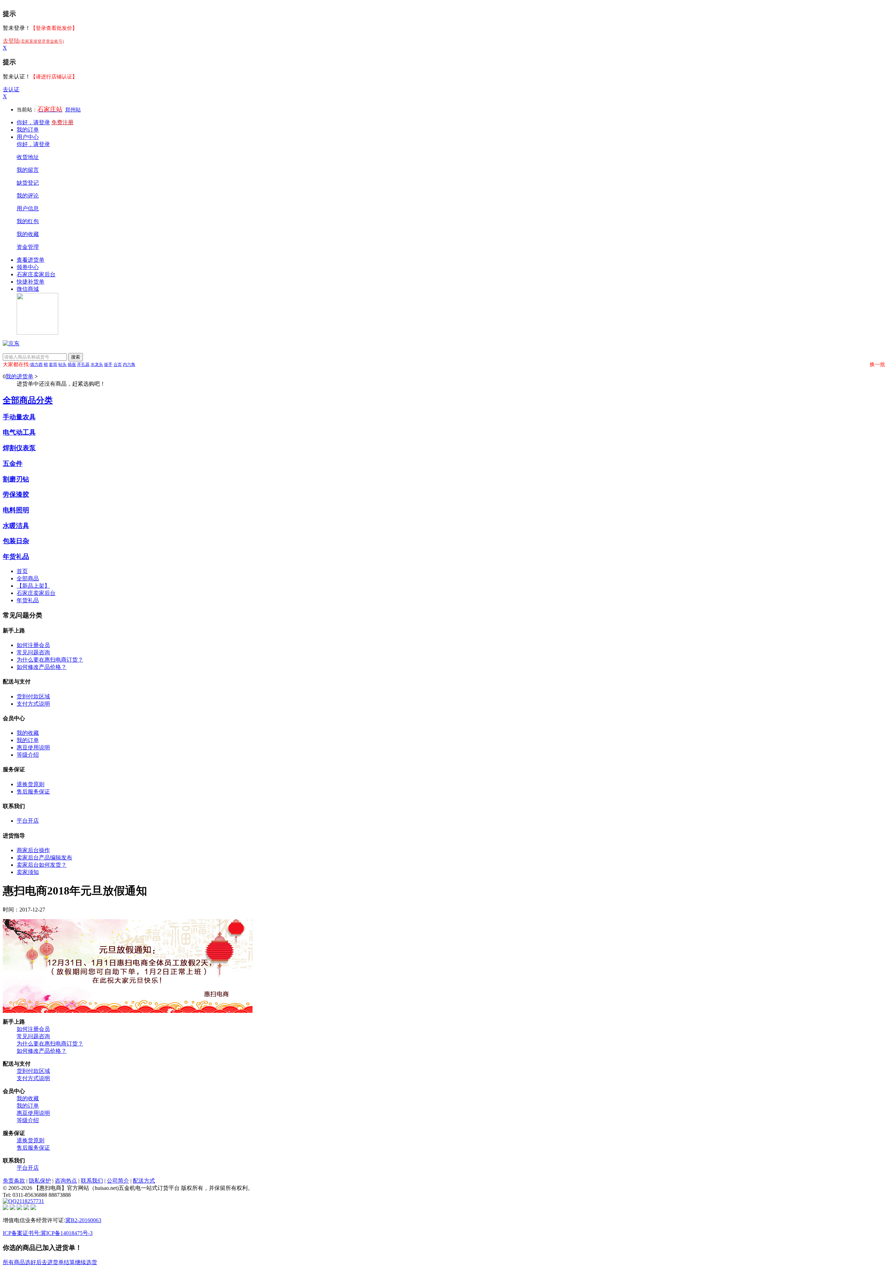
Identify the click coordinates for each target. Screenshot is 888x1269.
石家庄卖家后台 (36, 274)
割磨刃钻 (16, 479)
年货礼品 (16, 556)
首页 (22, 571)
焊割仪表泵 (19, 448)
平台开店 (28, 821)
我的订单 (28, 130)
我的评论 (28, 196)
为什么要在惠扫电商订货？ (50, 660)
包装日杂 (16, 541)
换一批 (877, 364)
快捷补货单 (30, 282)
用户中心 (28, 137)
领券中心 (28, 267)
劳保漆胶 (16, 494)
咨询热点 (66, 1181)
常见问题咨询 (33, 652)
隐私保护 (40, 1181)
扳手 (108, 364)
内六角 (129, 364)
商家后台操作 (33, 850)
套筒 (53, 364)
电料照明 (16, 510)
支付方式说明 (33, 704)
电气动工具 (19, 432)
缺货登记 (28, 183)
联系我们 (92, 1181)
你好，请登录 (33, 122)
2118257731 (30, 1201)
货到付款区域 (33, 696)
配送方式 (144, 1181)
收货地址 (28, 157)
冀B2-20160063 (83, 1220)
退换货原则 (30, 784)
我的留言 (28, 170)
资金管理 (28, 247)
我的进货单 (19, 376)
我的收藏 (28, 234)
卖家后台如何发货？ (42, 865)
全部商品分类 (28, 400)
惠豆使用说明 (33, 747)
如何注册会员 (33, 645)
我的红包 (28, 221)
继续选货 (86, 1262)
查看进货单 (30, 260)
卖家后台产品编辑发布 (44, 857)
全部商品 (28, 578)
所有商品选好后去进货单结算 (39, 1262)
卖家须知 (28, 872)
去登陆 (33, 41)
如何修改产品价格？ (42, 667)
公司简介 (118, 1181)
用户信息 (28, 208)
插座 (72, 364)
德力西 (36, 364)
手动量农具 (19, 417)
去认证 (11, 89)
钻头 (62, 364)
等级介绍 (28, 755)
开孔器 (83, 364)
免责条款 (14, 1181)
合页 (117, 364)
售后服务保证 (33, 792)
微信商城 (28, 289)
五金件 (13, 463)
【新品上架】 (33, 586)
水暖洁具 (16, 525)
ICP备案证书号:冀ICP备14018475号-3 (48, 1233)
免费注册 (62, 122)
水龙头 (97, 364)
